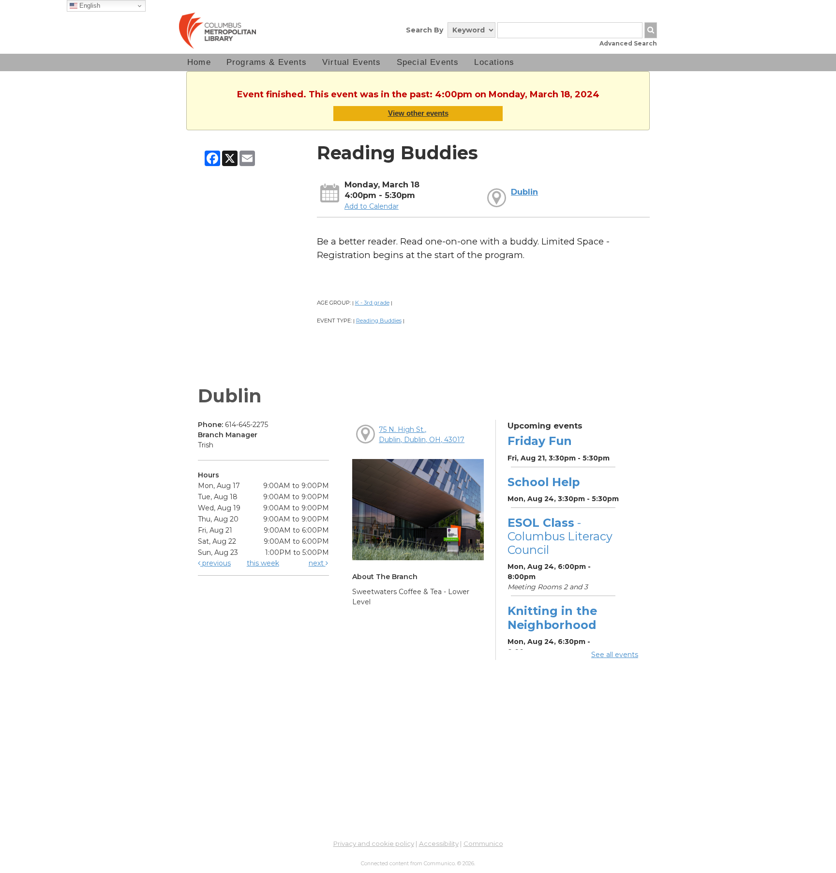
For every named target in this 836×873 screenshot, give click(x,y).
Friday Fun (540, 441)
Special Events (428, 62)
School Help (544, 482)
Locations (494, 62)
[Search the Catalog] (650, 30)
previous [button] (215, 563)
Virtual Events (351, 62)
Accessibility (439, 843)
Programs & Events (266, 62)
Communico (483, 843)
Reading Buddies (379, 320)
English (88, 5)
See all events (614, 654)
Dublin (524, 192)
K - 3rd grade (372, 302)
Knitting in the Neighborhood (552, 617)
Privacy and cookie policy (373, 843)
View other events (418, 113)
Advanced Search (628, 43)
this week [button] (263, 563)
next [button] (317, 563)
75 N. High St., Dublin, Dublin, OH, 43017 (421, 434)
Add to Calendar (371, 206)
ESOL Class (560, 536)
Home (199, 62)
